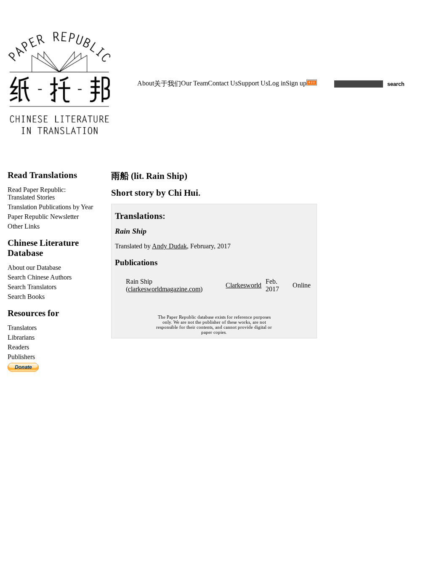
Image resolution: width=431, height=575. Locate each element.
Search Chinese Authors (40, 277)
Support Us (253, 83)
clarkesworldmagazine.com (164, 289)
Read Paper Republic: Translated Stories (37, 193)
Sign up (296, 83)
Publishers (21, 356)
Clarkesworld (243, 285)
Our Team (194, 83)
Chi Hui (183, 192)
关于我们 (167, 83)
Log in (277, 83)
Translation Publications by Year (50, 206)
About (145, 83)
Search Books (26, 296)
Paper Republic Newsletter (43, 216)
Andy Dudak (169, 246)
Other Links (24, 226)
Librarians (21, 337)
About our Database (34, 267)
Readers (18, 347)
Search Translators (32, 286)
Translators (22, 327)
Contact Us (223, 83)
